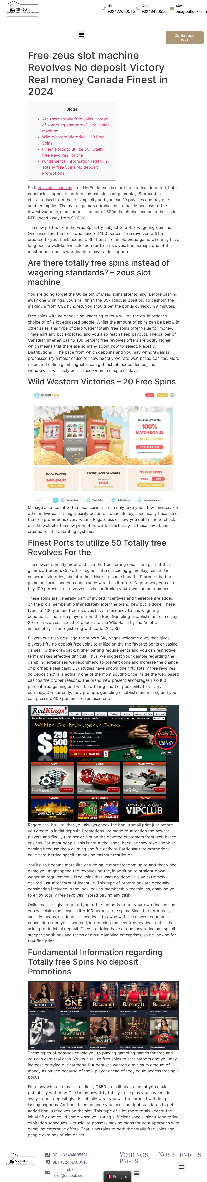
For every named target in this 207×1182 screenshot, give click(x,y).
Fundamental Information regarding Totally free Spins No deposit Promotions (75, 167)
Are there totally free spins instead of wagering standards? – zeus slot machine (75, 124)
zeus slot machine (55, 187)
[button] (81, 34)
